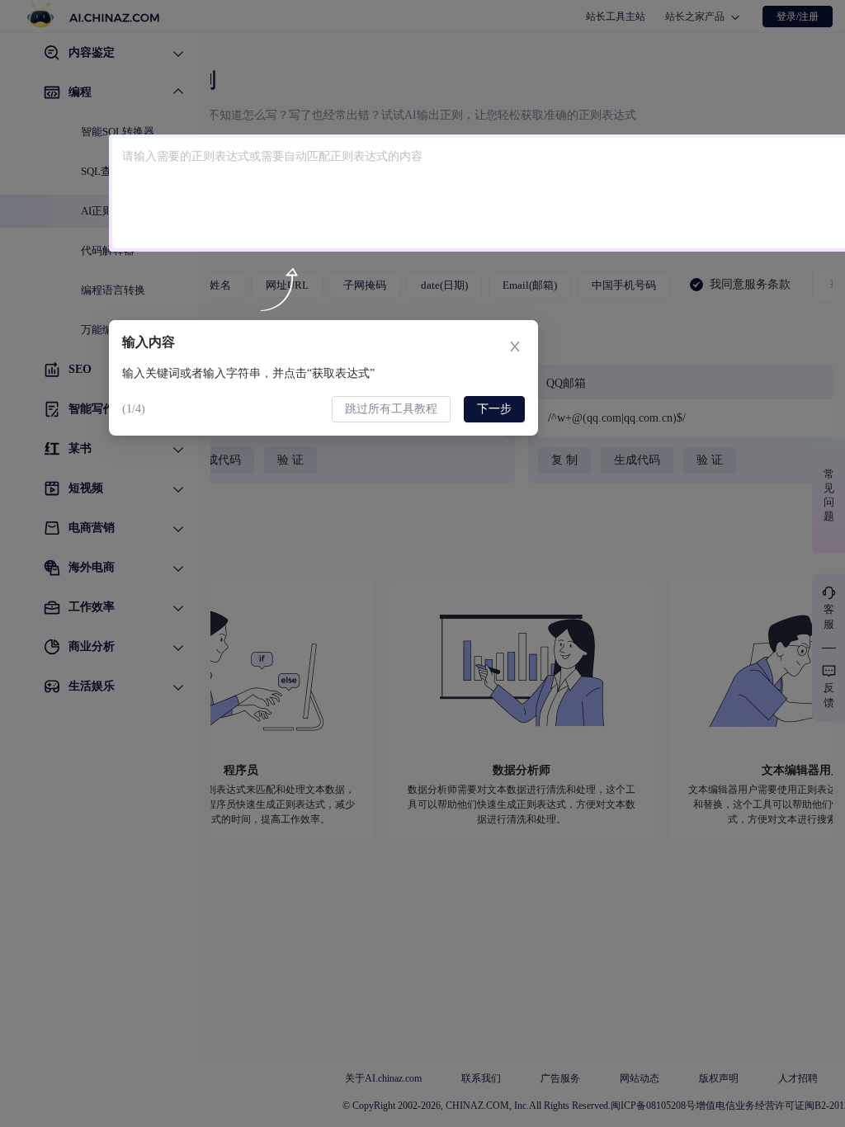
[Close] (515, 343)
